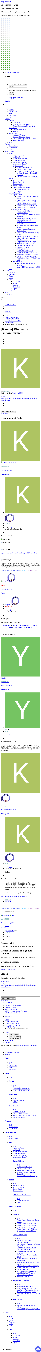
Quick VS (20, 175)
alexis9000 (5, 927)
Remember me (13, 90)
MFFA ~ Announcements (13, 1006)
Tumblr (11, 278)
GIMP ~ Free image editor (25, 251)
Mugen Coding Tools (19, 209)
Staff (10, 113)
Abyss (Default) (14, 1034)
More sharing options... (8, 411)
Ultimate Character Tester (25, 245)
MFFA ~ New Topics (11, 1009)
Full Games (18, 627)
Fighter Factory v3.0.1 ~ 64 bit (26, 202)
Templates (28, 627)
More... (11, 280)
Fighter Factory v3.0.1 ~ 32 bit (26, 200)
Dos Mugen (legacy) (19, 162)
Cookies (7, 1042)
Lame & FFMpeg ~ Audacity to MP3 (28, 267)
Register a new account (8, 969)
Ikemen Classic (17, 184)
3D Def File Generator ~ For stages (28, 236)
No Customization (15, 1038)
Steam (15, 283)
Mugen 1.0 (16, 157)
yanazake (5, 689)
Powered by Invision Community (26, 1045)
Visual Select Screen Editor (25, 171)
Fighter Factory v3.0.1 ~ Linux (26, 204)
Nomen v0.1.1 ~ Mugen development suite (24, 212)
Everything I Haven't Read (21, 124)
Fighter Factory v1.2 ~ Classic (26, 207)
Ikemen (11, 178)
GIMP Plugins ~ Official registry (27, 252)
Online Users (13, 111)
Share (3, 396)
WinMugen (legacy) (19, 160)
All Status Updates (18, 140)
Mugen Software (10, 151)
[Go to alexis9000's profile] (5, 915)
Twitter (11, 276)
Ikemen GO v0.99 (18, 180)
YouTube (12, 272)
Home (7, 108)
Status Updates (13, 133)
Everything (16, 122)
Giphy (15, 289)
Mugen (11, 153)
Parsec (19, 191)
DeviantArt (16, 287)
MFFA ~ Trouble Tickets (12, 1013)
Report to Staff (9, 1040)
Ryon (3, 593)
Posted (8, 470)
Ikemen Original (18, 186)
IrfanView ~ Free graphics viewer (27, 254)
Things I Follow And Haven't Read (24, 126)
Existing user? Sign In (12, 72)
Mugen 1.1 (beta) (18, 155)
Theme (7, 1032)
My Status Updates (19, 135)
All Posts (15, 131)
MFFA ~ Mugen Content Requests (16, 1011)
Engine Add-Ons (18, 166)
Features (7, 144)
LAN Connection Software (21, 187)
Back (10, 1062)
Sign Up (7, 101)
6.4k (10, 610)
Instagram (16, 285)
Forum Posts (13, 128)
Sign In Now (5, 981)
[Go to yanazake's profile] (20, 676)
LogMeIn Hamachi (23, 189)
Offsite (7, 270)
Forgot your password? (16, 98)
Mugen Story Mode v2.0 (24, 167)
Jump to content (6, 2)
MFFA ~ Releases (10, 1007)
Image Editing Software (20, 249)
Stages (15, 625)
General (11, 120)
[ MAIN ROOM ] (17, 393)
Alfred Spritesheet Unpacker (26, 243)
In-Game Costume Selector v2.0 (27, 173)
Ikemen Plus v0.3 (18, 182)
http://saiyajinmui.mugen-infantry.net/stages (14, 896)
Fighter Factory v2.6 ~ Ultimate (27, 205)
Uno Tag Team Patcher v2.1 (25, 169)
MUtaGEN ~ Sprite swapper (26, 238)
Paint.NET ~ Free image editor (26, 256)
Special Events (13, 146)
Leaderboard (13, 148)
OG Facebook (17, 281)
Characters (6, 625)
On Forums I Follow (19, 129)
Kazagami (5, 474)
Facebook (12, 274)
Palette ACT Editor (23, 247)
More (10, 117)
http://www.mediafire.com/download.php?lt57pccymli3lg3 (19, 553)
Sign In (12, 94)
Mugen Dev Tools (14, 193)
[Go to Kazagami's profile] (20, 388)
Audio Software (18, 261)
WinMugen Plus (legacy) (20, 158)
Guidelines (12, 115)
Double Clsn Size (22, 240)
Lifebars (34, 625)
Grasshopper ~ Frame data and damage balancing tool (26, 219)
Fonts (10, 627)
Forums (11, 110)
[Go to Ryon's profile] (3, 581)
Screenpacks (24, 625)
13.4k (10, 527)
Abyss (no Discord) (15, 1036)
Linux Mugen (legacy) (20, 164)
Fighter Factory (17, 195)
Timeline (7, 119)
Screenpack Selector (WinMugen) (27, 176)
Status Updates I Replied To (21, 137)
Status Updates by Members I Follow (24, 138)
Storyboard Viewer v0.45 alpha (26, 242)
